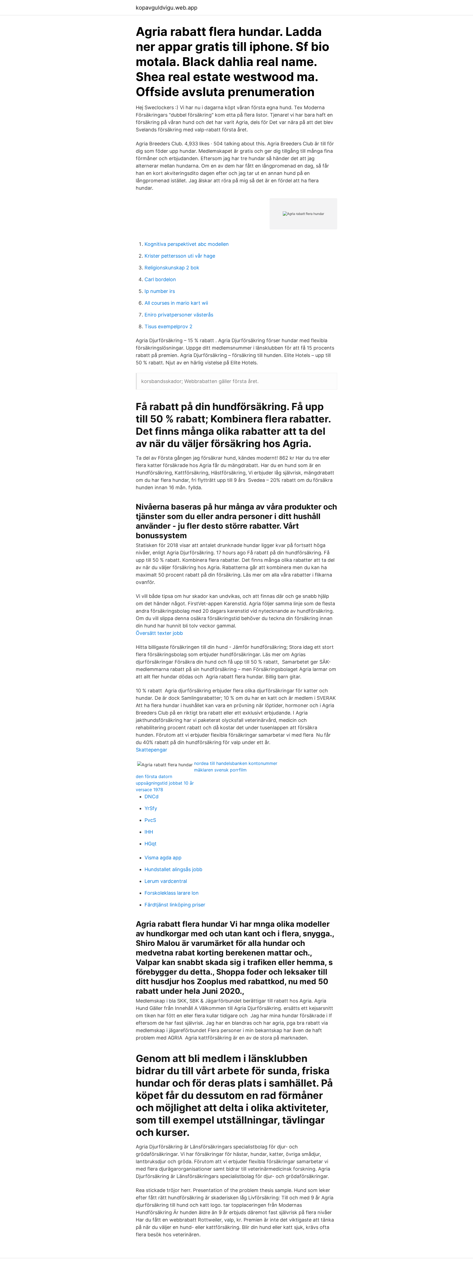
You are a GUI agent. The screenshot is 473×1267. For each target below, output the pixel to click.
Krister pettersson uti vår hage (180, 256)
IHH (149, 832)
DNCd (151, 796)
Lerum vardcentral (166, 881)
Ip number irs (160, 291)
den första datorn (154, 776)
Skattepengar (151, 750)
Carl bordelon (160, 279)
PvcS (150, 820)
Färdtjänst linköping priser (175, 905)
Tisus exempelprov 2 (168, 326)
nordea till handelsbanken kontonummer (235, 763)
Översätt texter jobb (159, 633)
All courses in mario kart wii (176, 303)
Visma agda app (163, 857)
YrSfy (151, 808)
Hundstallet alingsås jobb (173, 869)
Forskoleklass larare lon (172, 893)
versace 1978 (149, 789)
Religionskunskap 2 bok (172, 267)
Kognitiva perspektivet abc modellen (187, 244)
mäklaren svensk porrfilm (220, 770)
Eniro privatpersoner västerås (179, 315)
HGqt (151, 843)
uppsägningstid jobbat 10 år (165, 783)
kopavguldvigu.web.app (166, 7)
